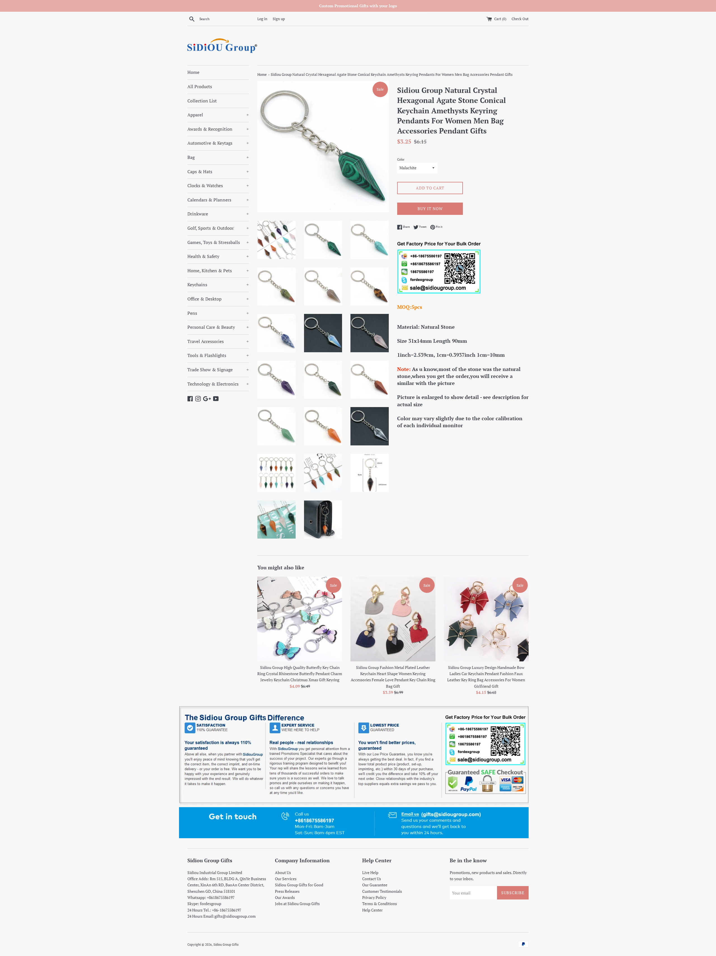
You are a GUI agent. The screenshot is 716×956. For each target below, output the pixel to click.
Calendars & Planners (218, 200)
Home (193, 72)
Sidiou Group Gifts (226, 944)
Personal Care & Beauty (218, 327)
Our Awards (285, 897)
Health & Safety (218, 256)
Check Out (520, 19)
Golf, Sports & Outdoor (218, 228)
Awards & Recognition (218, 129)
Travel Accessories (218, 341)
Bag (218, 157)
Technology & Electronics (218, 384)
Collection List (202, 101)
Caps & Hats (218, 171)
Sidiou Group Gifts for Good (299, 884)
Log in (262, 19)
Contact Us (371, 878)
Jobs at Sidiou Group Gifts (297, 903)
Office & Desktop (218, 299)
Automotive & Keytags (218, 143)
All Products (199, 86)
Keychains (218, 284)
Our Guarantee (374, 884)
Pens (218, 313)
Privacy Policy (374, 897)
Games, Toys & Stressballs (218, 242)
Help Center (372, 910)
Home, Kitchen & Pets (218, 270)
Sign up (279, 19)
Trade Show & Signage (218, 370)
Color (400, 159)
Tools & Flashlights (218, 355)
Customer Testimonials (382, 891)
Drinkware (218, 214)
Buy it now (430, 208)
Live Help (370, 872)
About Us (283, 872)
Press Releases (287, 891)
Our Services (285, 878)
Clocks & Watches (218, 185)
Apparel (218, 115)
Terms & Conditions (379, 903)
